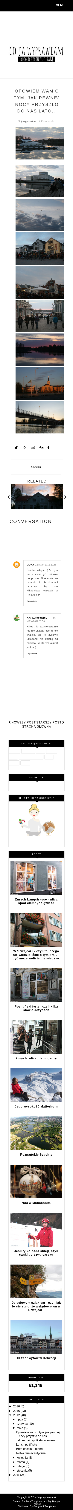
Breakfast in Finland (29, 1449)
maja (20, 1428)
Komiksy (14, 763)
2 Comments (46, 121)
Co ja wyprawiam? (46, 1497)
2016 (17, 1406)
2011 (16, 1474)
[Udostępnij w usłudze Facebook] (47, 447)
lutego (21, 1466)
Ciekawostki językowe (31, 757)
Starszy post (49, 722)
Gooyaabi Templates (45, 1506)
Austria (49, 757)
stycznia (22, 1470)
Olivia (30, 564)
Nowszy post (23, 722)
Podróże (51, 751)
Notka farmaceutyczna (31, 1453)
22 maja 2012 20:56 (45, 564)
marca (21, 1462)
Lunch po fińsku (26, 1444)
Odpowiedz (32, 601)
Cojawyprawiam (37, 618)
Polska (13, 757)
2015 (17, 1410)
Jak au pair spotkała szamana (36, 1440)
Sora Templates (34, 1501)
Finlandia (36, 467)
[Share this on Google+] (23, 447)
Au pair (40, 751)
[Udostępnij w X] (14, 447)
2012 (17, 1415)
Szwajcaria (28, 751)
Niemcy (25, 763)
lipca (20, 1419)
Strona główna (36, 726)
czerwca (22, 1423)
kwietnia (22, 1457)
